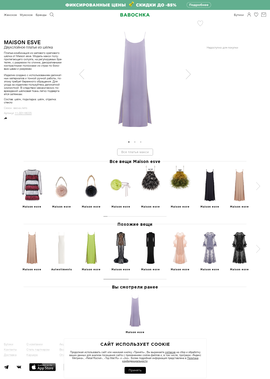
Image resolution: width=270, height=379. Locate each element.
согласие (170, 352)
